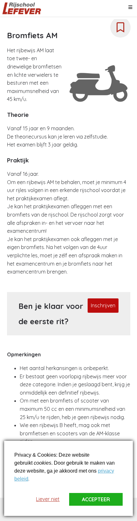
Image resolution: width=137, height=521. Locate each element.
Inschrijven (103, 305)
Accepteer (96, 499)
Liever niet (48, 499)
